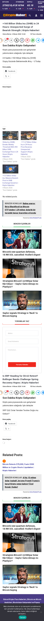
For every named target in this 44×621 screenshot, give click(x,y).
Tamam (22, 617)
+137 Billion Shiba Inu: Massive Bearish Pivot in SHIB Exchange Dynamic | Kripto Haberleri (10, 180)
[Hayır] (41, 612)
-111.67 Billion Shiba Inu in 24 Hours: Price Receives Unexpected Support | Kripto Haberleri (28, 148)
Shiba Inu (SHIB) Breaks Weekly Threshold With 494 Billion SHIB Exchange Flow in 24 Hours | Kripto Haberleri (10, 149)
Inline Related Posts (35, 218)
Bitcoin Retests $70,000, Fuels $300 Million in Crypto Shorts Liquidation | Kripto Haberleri (18, 467)
